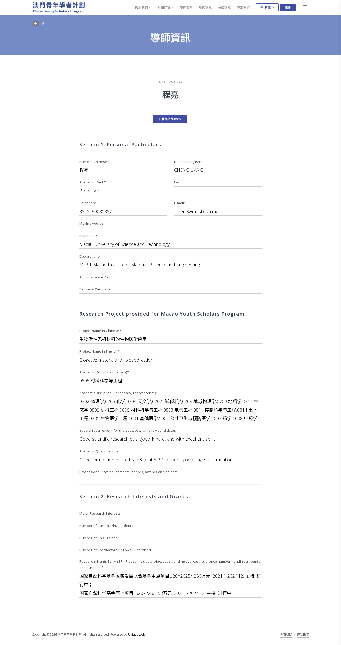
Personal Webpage (95, 289)
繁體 (268, 7)
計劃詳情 (164, 7)
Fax (177, 182)
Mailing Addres (91, 223)
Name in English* (188, 161)
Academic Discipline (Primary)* (104, 372)
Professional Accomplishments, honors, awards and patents (128, 472)
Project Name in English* (99, 351)
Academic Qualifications (99, 451)
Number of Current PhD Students (106, 525)
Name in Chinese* (94, 161)
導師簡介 (186, 7)
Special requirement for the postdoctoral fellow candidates (127, 430)
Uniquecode (137, 634)
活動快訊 (224, 7)
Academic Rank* (92, 182)
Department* (90, 256)
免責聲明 (286, 635)
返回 (45, 23)
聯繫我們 (243, 7)
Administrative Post (95, 277)
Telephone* (89, 203)
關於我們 (142, 7)
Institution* (88, 235)
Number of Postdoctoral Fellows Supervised (115, 550)
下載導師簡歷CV (170, 119)
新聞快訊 (205, 7)
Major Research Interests (100, 513)
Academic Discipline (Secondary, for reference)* (118, 393)
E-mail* (180, 203)
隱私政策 (303, 635)
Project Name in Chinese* (100, 330)
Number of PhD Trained (98, 538)
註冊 (288, 7)
